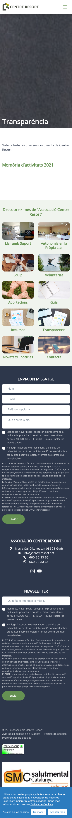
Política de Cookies (41, 804)
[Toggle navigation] (65, 7)
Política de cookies (55, 733)
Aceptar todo (57, 811)
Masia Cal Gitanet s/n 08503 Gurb (39, 548)
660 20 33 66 (39, 557)
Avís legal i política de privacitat (21, 733)
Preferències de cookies (16, 737)
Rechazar (38, 811)
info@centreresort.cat (39, 553)
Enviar (13, 519)
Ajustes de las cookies (16, 811)
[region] (36, 802)
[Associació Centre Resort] (20, 7)
